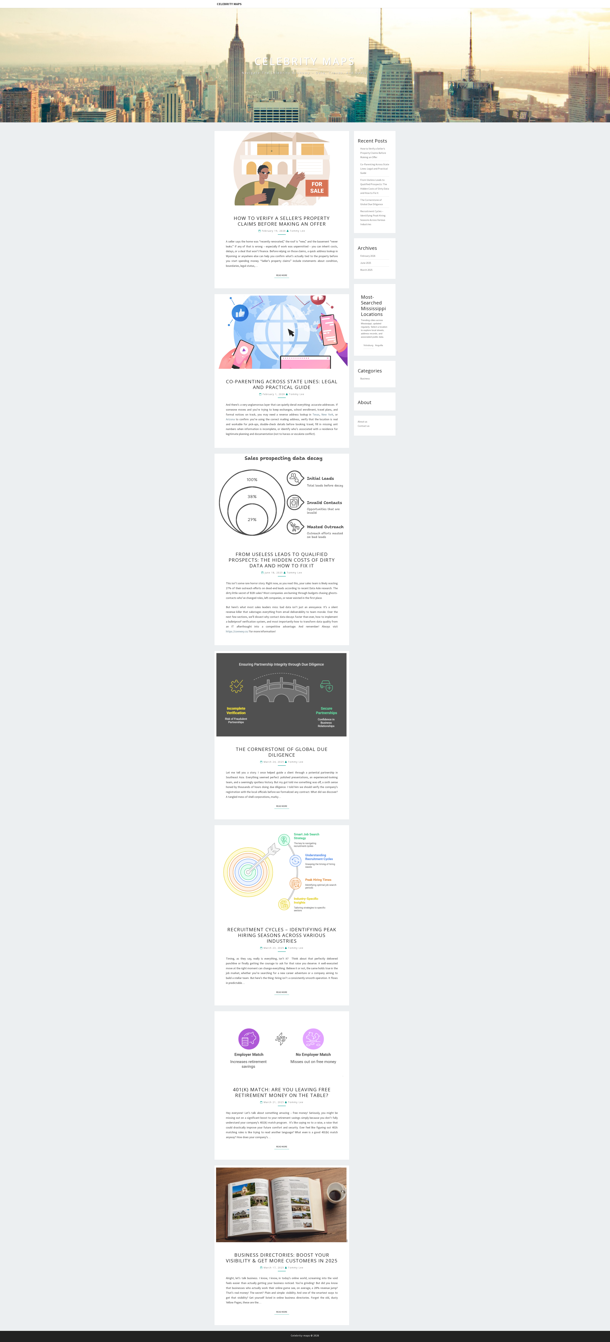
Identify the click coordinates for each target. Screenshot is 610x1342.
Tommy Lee (297, 230)
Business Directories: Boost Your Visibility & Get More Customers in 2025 (282, 1258)
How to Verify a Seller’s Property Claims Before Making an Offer (282, 221)
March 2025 (366, 269)
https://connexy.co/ (237, 631)
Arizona (230, 419)
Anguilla (379, 345)
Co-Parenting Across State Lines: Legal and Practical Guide (282, 384)
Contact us (363, 425)
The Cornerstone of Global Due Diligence (282, 752)
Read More (282, 275)
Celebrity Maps (229, 4)
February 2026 (367, 255)
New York (327, 414)
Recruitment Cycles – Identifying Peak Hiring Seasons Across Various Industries (281, 935)
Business (365, 378)
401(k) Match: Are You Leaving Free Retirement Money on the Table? (282, 1092)
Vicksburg (368, 345)
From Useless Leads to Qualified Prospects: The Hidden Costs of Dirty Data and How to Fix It (282, 560)
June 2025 (365, 262)
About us (362, 421)
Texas (315, 414)
